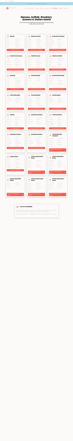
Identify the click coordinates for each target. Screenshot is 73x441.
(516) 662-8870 (30, 3)
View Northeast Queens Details (15, 147)
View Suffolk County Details (36, 69)
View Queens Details (15, 128)
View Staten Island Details (15, 170)
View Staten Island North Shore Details (35, 172)
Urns (44, 8)
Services (37, 8)
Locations (55, 8)
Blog (61, 8)
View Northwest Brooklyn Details (57, 89)
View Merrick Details (15, 49)
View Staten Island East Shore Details (55, 172)
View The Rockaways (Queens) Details (56, 150)
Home (7, 1)
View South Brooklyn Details (36, 108)
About (48, 8)
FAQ (51, 8)
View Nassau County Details (36, 49)
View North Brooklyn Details (36, 89)
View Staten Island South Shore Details (35, 194)
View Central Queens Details (57, 128)
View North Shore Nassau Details (57, 49)
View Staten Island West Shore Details (56, 194)
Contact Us (65, 8)
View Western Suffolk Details (57, 69)
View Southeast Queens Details (36, 147)
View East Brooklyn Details (57, 108)
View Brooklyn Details (15, 89)
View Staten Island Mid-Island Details (13, 194)
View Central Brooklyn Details (14, 108)
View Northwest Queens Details (36, 128)
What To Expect (31, 8)
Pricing (41, 8)
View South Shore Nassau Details (14, 69)
